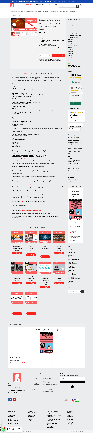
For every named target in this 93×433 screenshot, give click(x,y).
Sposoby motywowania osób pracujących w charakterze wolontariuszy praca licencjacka (55, 11)
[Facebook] (10, 399)
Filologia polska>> (72, 262)
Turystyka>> (71, 281)
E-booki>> (70, 55)
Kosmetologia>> (72, 269)
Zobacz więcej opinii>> (73, 108)
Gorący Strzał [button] (76, 186)
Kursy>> (70, 57)
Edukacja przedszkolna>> (74, 258)
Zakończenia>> (71, 49)
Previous (14, 15)
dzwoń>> (45, 194)
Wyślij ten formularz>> (73, 140)
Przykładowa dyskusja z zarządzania (31, 248)
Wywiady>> (71, 41)
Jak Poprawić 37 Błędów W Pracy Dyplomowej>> (30, 210)
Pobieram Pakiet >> (46, 354)
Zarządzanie (30, 11)
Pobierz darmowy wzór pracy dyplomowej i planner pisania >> (34, 184)
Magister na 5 (22, 201)
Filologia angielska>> (73, 263)
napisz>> (17, 217)
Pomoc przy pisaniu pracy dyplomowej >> (22, 192)
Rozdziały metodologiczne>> (75, 35)
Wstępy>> (70, 47)
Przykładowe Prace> (73, 23)
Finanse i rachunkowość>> (74, 265)
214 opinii (79, 79)
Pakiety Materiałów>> (73, 163)
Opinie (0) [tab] (34, 73)
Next (19, 15)
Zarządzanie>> (71, 282)
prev (14, 24)
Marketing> (69, 414)
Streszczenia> (71, 51)
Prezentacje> (71, 53)
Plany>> (70, 31)
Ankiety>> (70, 39)
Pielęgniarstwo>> (72, 274)
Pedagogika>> (71, 273)
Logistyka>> (71, 270)
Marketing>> (71, 271)
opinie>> (21, 203)
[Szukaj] (77, 6)
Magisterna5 (14, 11)
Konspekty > (71, 29)
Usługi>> (70, 59)
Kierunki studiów (22, 11)
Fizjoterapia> (71, 266)
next (34, 24)
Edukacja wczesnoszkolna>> (75, 259)
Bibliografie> (71, 27)
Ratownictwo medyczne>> (74, 278)
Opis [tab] (25, 73)
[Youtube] (14, 399)
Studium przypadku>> (73, 45)
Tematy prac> (71, 25)
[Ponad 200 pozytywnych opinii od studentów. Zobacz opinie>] (72, 386)
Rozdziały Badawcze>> (73, 37)
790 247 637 (14, 392)
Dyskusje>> (71, 43)
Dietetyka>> (71, 256)
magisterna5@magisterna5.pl (18, 390)
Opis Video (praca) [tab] (47, 73)
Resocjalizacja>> (72, 280)
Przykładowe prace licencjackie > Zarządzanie (50, 60)
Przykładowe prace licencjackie (51, 59)
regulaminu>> (26, 158)
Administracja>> (72, 252)
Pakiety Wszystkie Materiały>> (72, 176)
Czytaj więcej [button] (74, 99)
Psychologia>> (71, 277)
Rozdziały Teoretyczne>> (74, 33)
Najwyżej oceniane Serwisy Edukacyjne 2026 (75, 115)
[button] (82, 93)
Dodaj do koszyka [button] (18, 253)
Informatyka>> (71, 267)
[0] (81, 5)
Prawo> (70, 276)
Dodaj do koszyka (58, 55)
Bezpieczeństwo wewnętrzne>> (72, 254)
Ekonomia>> (71, 261)
